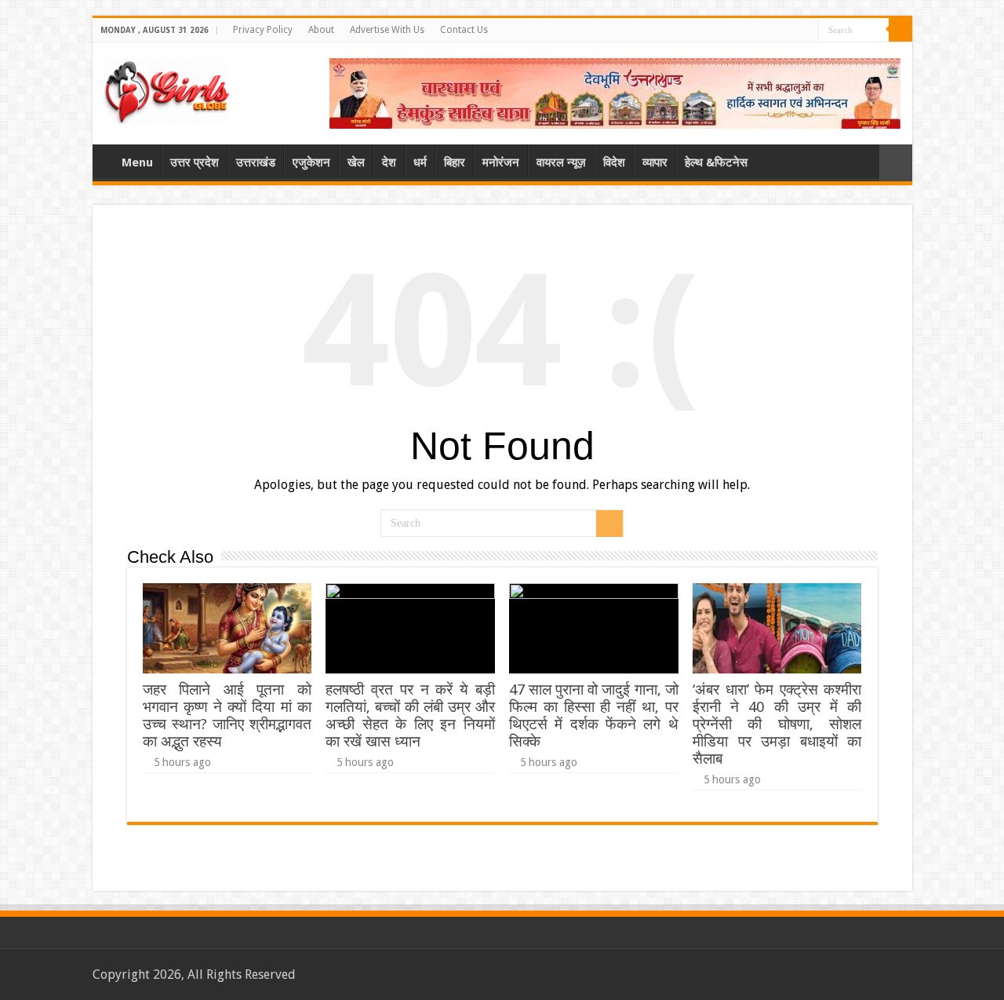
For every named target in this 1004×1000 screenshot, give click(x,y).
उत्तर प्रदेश (194, 162)
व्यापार (655, 162)
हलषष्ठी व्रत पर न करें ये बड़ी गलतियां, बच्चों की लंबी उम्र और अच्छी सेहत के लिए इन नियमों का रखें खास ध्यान (410, 715)
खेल (356, 162)
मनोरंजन (500, 162)
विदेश (614, 162)
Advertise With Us (387, 29)
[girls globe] (167, 88)
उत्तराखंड (255, 162)
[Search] (900, 30)
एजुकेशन (311, 162)
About (321, 29)
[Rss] (807, 30)
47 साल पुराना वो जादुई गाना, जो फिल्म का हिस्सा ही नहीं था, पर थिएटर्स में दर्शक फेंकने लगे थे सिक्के (593, 715)
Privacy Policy (263, 29)
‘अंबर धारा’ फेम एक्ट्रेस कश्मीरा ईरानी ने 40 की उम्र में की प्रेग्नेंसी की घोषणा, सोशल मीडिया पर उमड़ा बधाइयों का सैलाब (777, 724)
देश (389, 162)
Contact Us (464, 29)
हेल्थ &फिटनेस (716, 162)
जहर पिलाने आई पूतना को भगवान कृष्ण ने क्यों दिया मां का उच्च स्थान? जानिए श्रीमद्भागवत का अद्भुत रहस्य (227, 715)
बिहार (454, 162)
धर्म (420, 162)
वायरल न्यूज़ (561, 162)
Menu (137, 162)
